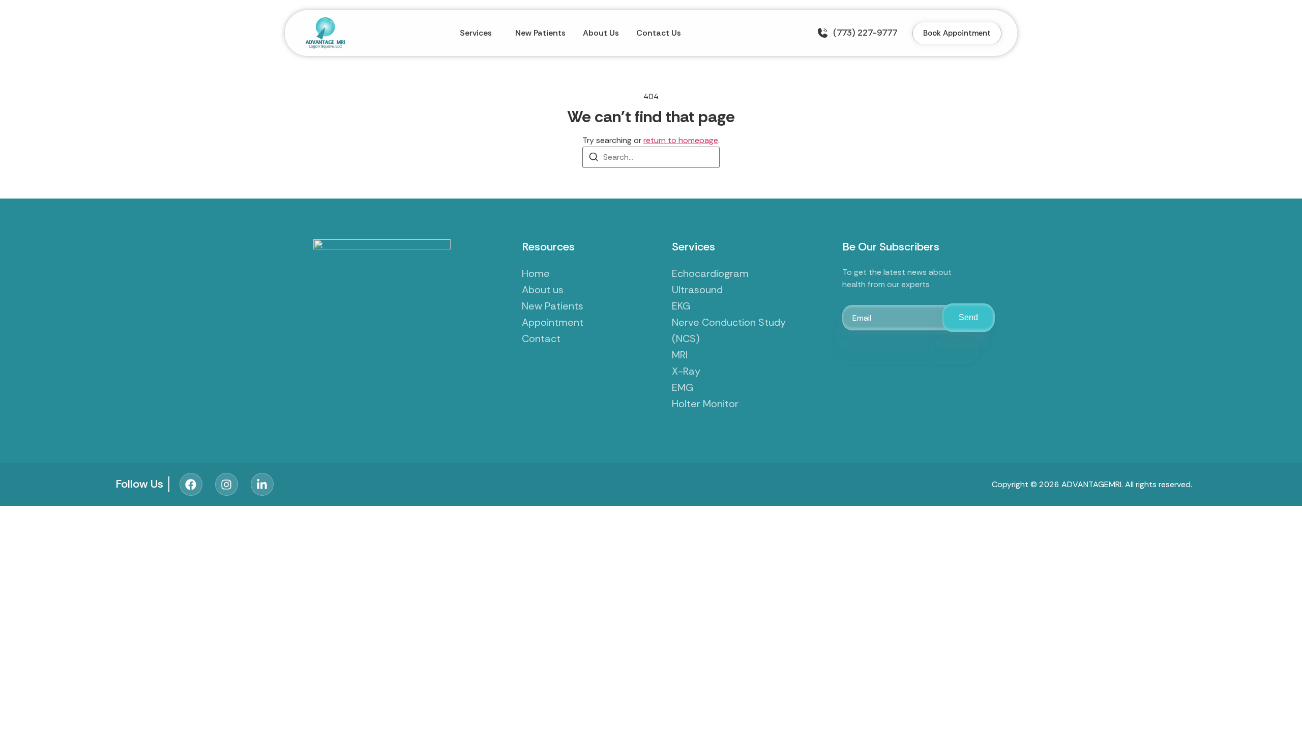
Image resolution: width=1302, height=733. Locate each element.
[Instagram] (226, 484)
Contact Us (658, 32)
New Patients (540, 32)
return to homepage (680, 140)
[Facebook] (191, 484)
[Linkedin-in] (262, 484)
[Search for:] (651, 157)
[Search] (593, 159)
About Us (601, 32)
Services (476, 32)
